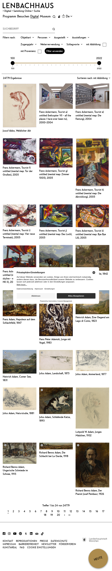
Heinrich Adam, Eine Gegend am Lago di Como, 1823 (92, 319)
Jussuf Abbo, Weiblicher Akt (17, 130)
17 (103, 511)
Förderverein (67, 544)
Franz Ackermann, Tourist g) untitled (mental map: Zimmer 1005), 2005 (54, 174)
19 (51, 514)
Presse (44, 541)
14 (83, 511)
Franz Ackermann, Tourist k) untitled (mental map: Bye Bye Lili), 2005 (91, 234)
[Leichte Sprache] (63, 16)
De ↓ (69, 16)
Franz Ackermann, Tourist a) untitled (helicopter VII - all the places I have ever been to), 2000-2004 (55, 117)
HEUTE (98, 558)
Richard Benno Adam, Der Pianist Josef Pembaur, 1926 (90, 492)
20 (58, 514)
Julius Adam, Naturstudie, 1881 (18, 413)
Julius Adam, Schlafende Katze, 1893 (54, 418)
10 (58, 511)
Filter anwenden (54, 50)
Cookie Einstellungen (41, 547)
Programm (9, 16)
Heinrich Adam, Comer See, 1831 (17, 378)
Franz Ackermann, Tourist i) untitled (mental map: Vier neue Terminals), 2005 (19, 234)
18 (45, 514)
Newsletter (49, 544)
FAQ (22, 547)
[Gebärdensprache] (59, 17)
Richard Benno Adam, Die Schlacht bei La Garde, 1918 (53, 454)
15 (90, 511)
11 (65, 511)
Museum (45, 16)
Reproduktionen (26, 541)
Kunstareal (10, 547)
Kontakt (8, 541)
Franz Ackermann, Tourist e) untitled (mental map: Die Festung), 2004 (90, 115)
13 (77, 511)
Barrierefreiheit (29, 544)
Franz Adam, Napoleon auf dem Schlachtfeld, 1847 (19, 321)
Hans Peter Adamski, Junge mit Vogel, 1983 (55, 341)
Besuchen (23, 16)
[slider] (13, 63)
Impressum (9, 544)
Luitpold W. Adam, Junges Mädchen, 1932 (89, 433)
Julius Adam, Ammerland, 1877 (91, 374)
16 (97, 511)
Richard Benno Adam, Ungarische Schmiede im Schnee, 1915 (15, 470)
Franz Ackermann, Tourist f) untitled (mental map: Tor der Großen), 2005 (18, 171)
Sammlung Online (22, 11)
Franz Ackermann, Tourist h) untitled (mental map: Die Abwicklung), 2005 (90, 193)
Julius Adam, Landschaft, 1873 (54, 373)
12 (71, 511)
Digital (7, 11)
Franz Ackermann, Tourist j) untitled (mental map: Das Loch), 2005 (55, 234)
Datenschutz (59, 541)
